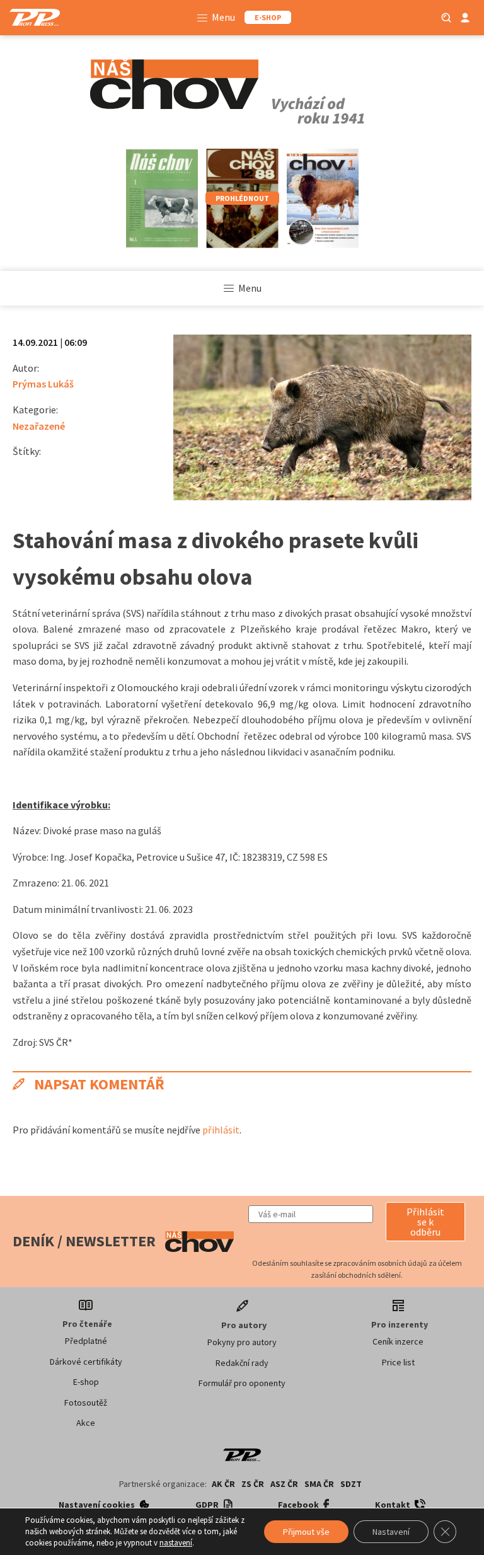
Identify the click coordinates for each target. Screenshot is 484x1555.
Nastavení (391, 1531)
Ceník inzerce (398, 1341)
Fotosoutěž (85, 1402)
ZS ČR (252, 1483)
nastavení (175, 1542)
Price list (398, 1362)
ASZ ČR (284, 1483)
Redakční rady (242, 1363)
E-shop (86, 1381)
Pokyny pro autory (242, 1342)
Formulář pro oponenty (242, 1383)
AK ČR (223, 1483)
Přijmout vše (306, 1531)
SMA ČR (319, 1483)
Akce (85, 1422)
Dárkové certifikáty (86, 1361)
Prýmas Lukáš (43, 383)
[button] (425, 1221)
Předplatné (86, 1340)
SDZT (351, 1483)
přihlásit (220, 1129)
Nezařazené (39, 426)
